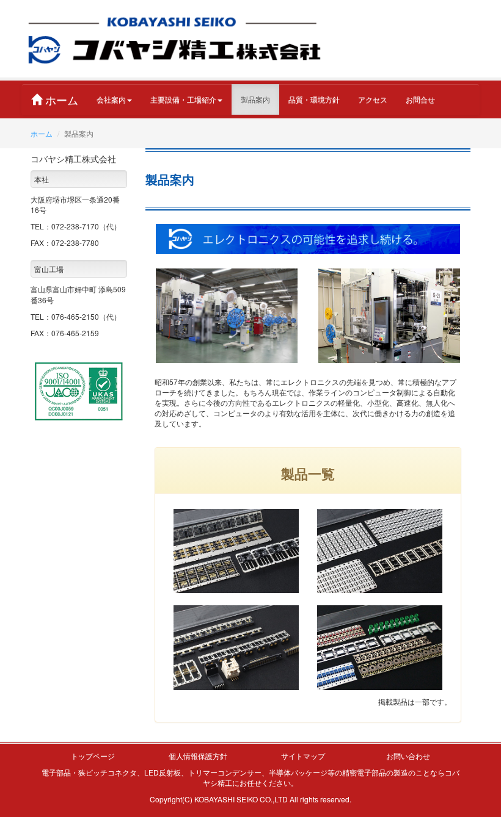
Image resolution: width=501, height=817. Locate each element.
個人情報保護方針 (198, 755)
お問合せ (420, 99)
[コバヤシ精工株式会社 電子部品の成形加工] (174, 38)
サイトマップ (303, 755)
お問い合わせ (408, 755)
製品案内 (255, 99)
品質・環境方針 (314, 99)
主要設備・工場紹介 (183, 99)
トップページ (93, 755)
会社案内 (111, 99)
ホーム (60, 99)
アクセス (372, 99)
